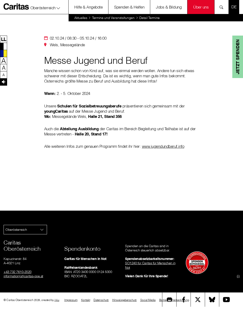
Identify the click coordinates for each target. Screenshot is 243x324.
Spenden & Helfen (129, 7)
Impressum (71, 300)
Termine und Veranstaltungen (113, 18)
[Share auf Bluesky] (212, 299)
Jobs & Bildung (169, 7)
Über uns (201, 7)
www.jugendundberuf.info (163, 146)
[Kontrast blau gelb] (3, 53)
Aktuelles (80, 18)
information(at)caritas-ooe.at (23, 276)
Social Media (148, 300)
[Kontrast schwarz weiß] (3, 46)
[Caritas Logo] (16, 6)
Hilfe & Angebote (88, 7)
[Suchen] (223, 7)
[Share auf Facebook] (184, 299)
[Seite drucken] (169, 299)
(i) (238, 276)
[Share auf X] (198, 299)
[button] (45, 7)
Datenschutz (101, 300)
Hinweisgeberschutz (124, 300)
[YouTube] (226, 299)
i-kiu (56, 300)
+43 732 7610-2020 (18, 272)
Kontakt (85, 300)
